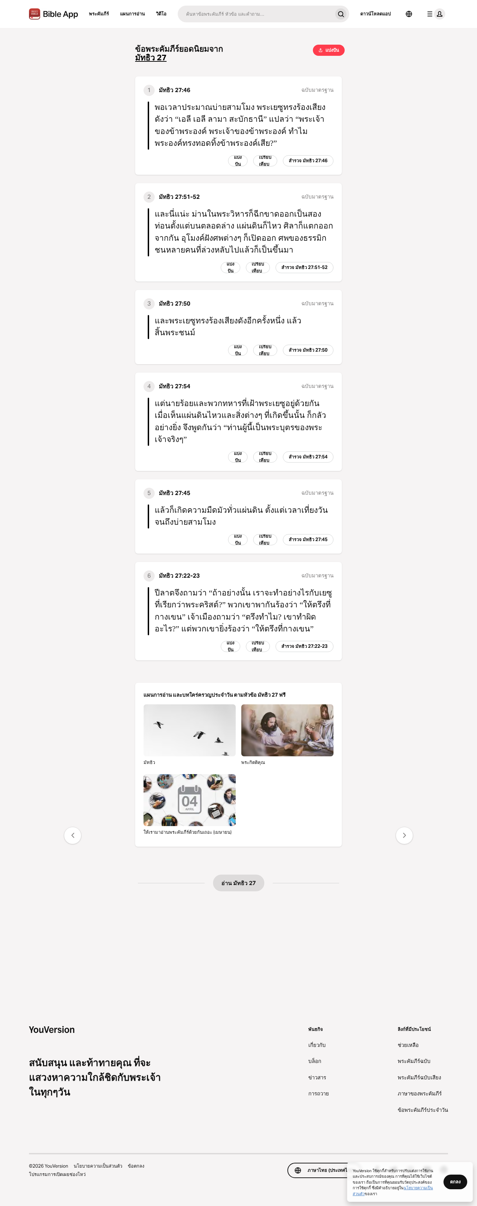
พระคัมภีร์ (99, 13)
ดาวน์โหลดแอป (375, 13)
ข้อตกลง (136, 1166)
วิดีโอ (161, 13)
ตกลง (455, 1181)
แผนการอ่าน (132, 13)
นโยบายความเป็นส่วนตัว (98, 1166)
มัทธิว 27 (151, 57)
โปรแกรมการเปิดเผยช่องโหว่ (57, 1174)
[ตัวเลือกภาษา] (409, 14)
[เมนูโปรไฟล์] (434, 14)
